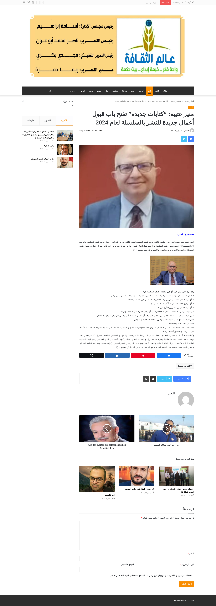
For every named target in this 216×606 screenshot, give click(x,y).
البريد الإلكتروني (187, 564)
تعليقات (30, 120)
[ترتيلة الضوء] (65, 149)
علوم (83, 91)
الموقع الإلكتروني (127, 564)
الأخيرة (64, 120)
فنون (99, 91)
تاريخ (91, 91)
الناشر (186, 131)
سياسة (115, 91)
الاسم (191, 553)
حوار (132, 91)
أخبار (157, 91)
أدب (149, 91)
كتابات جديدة (184, 366)
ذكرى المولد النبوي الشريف (147, 2)
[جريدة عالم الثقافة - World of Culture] (108, 46)
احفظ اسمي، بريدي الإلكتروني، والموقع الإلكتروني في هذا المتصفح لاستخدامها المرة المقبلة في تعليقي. (151, 575)
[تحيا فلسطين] (97, 479)
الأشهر (48, 120)
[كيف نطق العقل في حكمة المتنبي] (136, 476)
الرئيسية (188, 101)
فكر (106, 91)
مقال (165, 91)
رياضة (124, 91)
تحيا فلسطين (109, 495)
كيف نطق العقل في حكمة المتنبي (139, 489)
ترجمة (141, 91)
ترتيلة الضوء (49, 146)
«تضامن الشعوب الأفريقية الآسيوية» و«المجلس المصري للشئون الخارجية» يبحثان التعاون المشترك (38, 134)
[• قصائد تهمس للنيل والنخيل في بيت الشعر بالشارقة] (176, 476)
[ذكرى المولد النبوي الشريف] (65, 162)
